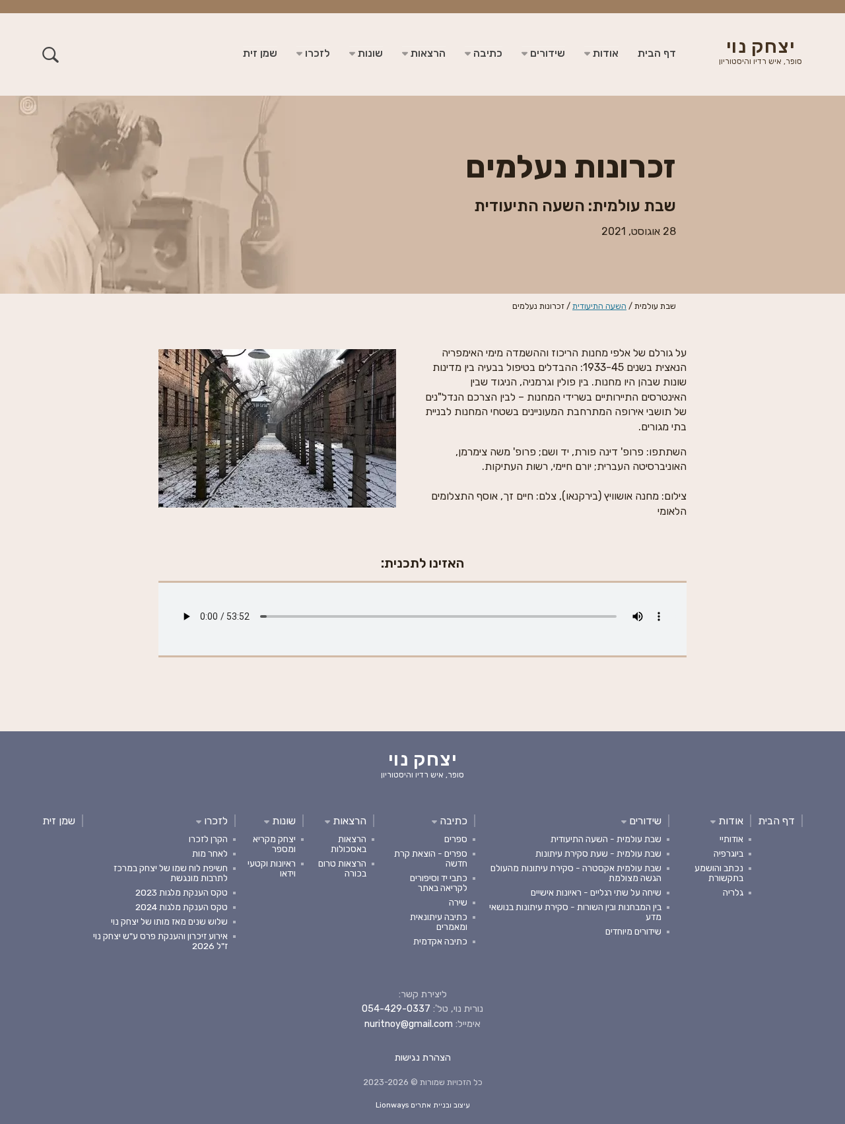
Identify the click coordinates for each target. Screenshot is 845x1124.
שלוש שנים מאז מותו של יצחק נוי (169, 921)
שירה (458, 902)
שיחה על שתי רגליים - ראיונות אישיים (596, 892)
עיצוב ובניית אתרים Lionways (423, 1105)
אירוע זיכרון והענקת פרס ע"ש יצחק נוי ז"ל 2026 (160, 941)
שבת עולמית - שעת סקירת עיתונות (598, 853)
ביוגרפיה (728, 853)
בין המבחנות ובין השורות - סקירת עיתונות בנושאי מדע (575, 912)
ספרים (455, 839)
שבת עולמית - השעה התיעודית (606, 839)
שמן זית (260, 53)
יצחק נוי (760, 53)
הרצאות (427, 53)
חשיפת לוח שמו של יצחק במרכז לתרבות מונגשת (171, 873)
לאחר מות (210, 853)
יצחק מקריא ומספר (274, 844)
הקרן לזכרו (208, 839)
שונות (369, 53)
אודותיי (731, 839)
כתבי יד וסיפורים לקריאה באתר (438, 883)
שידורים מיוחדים (633, 931)
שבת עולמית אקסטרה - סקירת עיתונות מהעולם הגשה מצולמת (575, 873)
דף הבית (657, 53)
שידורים (546, 53)
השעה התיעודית (599, 306)
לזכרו (316, 53)
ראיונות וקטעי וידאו (272, 868)
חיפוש (50, 54)
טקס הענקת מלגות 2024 (181, 907)
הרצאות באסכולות (348, 844)
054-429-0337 (396, 1008)
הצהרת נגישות (423, 1057)
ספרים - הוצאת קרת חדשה (430, 858)
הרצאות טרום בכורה (342, 868)
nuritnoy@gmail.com (408, 1024)
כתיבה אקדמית (440, 941)
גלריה (733, 892)
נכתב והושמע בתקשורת (718, 873)
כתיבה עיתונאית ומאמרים (438, 921)
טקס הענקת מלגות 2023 (181, 892)
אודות (604, 53)
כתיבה (486, 53)
